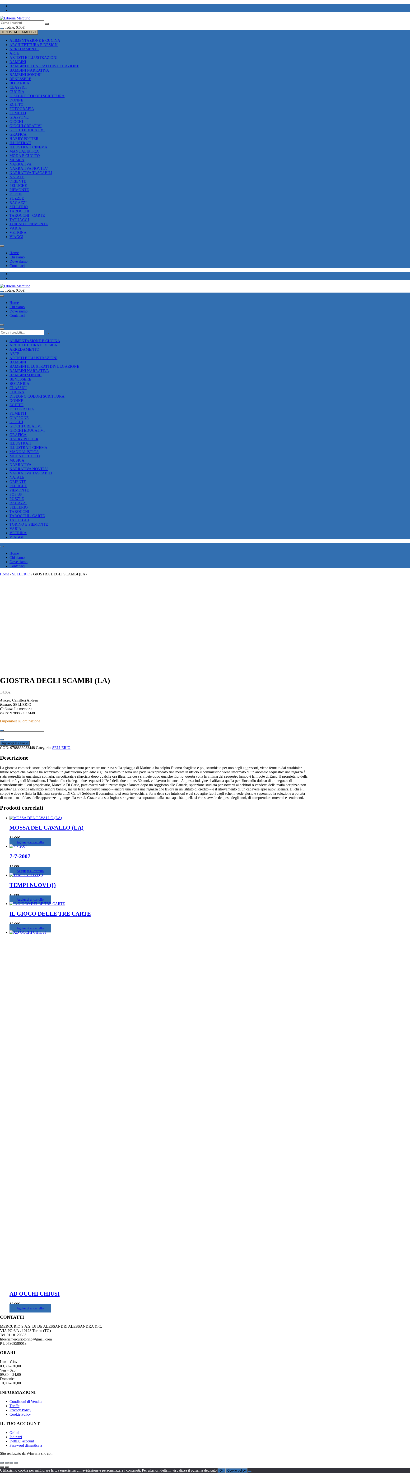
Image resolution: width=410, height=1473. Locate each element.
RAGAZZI (18, 203)
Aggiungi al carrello (15, 743)
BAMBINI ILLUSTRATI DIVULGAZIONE (44, 66)
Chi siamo (17, 257)
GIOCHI (16, 121)
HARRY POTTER (23, 139)
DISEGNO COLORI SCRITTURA (37, 96)
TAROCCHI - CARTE (27, 215)
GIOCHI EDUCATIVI (27, 130)
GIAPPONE (19, 117)
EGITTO (16, 104)
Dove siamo (18, 261)
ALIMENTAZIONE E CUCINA (34, 40)
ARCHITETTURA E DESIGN (33, 45)
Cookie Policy (20, 1414)
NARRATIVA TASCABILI (30, 173)
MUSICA (16, 160)
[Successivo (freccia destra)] (7, 1467)
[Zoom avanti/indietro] (2, 1463)
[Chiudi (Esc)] (16, 1463)
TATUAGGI (19, 220)
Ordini (14, 1433)
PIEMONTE (19, 190)
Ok (221, 1470)
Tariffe (14, 1406)
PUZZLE (16, 198)
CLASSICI (18, 87)
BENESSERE (20, 79)
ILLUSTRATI (20, 143)
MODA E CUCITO (24, 156)
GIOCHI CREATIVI (25, 126)
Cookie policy (236, 1470)
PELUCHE (18, 186)
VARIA (15, 228)
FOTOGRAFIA (21, 109)
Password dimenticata (25, 1445)
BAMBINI (17, 62)
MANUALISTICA (24, 151)
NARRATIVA (20, 164)
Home (14, 253)
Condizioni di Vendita (25, 1402)
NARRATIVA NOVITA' (28, 168)
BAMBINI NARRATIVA (29, 70)
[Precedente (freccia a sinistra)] (2, 1467)
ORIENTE (17, 181)
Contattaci (17, 266)
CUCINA (16, 92)
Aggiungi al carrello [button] (30, 842)
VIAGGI (16, 237)
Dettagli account (21, 1441)
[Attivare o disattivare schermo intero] (7, 1463)
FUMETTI (17, 113)
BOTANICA (19, 83)
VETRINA (18, 232)
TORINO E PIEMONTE (28, 224)
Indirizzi (15, 1437)
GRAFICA (18, 134)
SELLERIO (18, 207)
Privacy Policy (20, 1410)
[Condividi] (11, 1463)
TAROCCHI (19, 211)
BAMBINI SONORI (25, 75)
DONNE (16, 100)
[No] (250, 1471)
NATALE (16, 177)
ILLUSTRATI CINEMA (28, 147)
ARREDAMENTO (24, 49)
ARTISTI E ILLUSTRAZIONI (33, 57)
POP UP (15, 194)
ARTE (14, 53)
